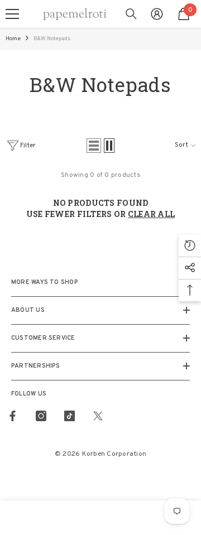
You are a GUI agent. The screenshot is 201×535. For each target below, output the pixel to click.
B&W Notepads (52, 38)
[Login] (157, 14)
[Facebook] (12, 416)
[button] (94, 145)
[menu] (12, 14)
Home (13, 38)
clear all (151, 214)
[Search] (131, 14)
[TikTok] (69, 416)
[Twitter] (98, 416)
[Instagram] (41, 416)
